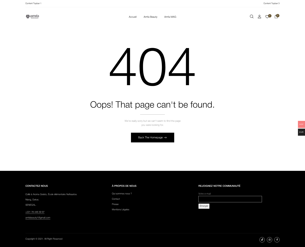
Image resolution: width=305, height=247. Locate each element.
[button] (276, 17)
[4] (267, 18)
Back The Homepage (150, 137)
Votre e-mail (204, 194)
